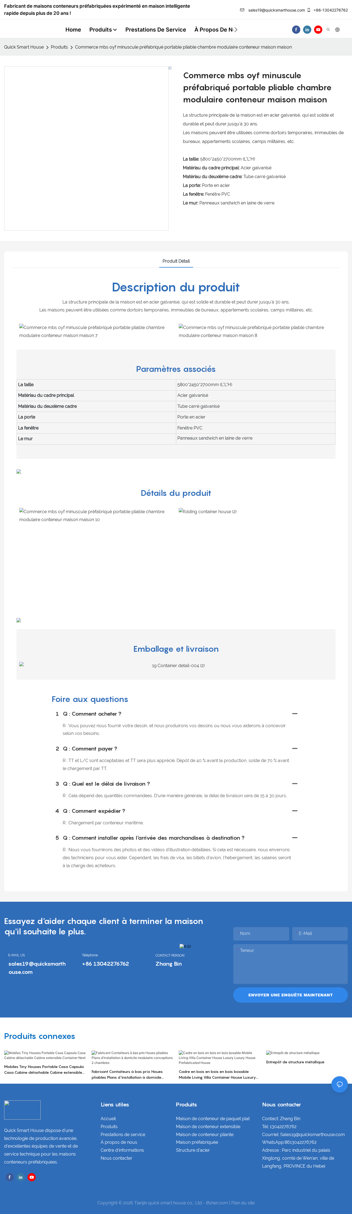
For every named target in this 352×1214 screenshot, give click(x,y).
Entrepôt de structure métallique (295, 1062)
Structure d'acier (193, 1150)
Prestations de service (123, 1134)
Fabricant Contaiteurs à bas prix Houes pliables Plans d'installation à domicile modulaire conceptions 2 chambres (127, 1074)
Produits (59, 47)
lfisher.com (217, 1202)
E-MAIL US (16, 955)
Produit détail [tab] (176, 261)
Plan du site (243, 1202)
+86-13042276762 (330, 10)
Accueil (108, 1118)
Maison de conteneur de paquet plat (213, 1118)
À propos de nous (119, 1142)
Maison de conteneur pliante (204, 1134)
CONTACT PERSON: (170, 955)
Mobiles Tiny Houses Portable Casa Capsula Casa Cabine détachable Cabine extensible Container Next (44, 1069)
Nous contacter (116, 1158)
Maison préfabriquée (197, 1142)
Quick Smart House (24, 47)
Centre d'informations (122, 1150)
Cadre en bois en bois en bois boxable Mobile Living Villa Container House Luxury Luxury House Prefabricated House (217, 1074)
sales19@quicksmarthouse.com (276, 10)
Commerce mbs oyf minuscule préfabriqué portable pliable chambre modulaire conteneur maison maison (183, 47)
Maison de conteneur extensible (208, 1126)
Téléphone (90, 955)
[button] (235, 29)
